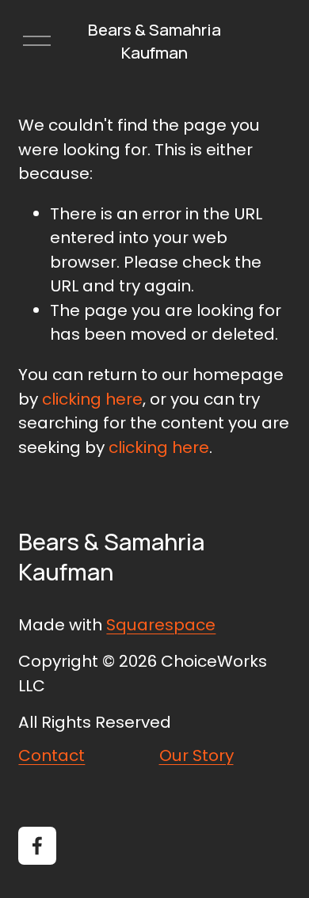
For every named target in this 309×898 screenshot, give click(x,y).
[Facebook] (37, 846)
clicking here (92, 399)
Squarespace (161, 625)
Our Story (196, 755)
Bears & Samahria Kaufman (154, 40)
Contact (51, 755)
